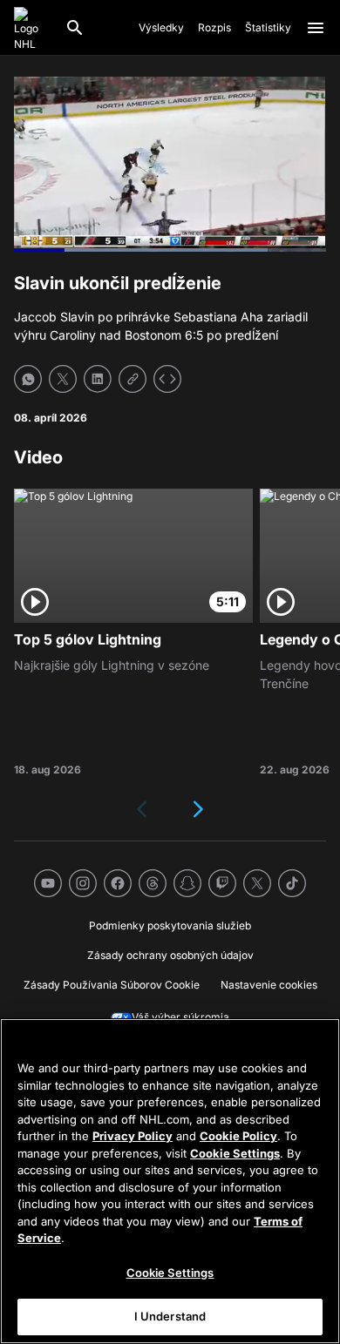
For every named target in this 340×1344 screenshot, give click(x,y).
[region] (170, 1181)
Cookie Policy (238, 1136)
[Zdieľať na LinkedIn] (98, 379)
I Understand (170, 1316)
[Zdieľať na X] (63, 379)
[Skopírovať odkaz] (132, 379)
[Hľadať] (75, 27)
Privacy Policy (132, 1136)
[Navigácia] (315, 27)
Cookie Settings (235, 1153)
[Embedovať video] (167, 379)
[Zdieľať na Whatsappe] (28, 379)
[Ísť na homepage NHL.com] (32, 28)
